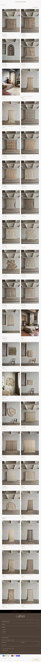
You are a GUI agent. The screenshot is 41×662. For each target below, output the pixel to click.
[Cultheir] (20, 2)
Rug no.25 (23, 126)
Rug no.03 (23, 63)
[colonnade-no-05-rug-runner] (30, 532)
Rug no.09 (23, 246)
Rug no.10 (4, 244)
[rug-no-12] (11, 202)
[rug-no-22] (11, 172)
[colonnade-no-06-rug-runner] (11, 113)
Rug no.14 (4, 517)
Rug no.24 (4, 155)
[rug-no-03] (30, 51)
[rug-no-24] (11, 143)
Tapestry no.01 (5, 426)
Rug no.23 (23, 155)
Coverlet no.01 (24, 337)
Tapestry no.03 (5, 396)
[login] (38, 2)
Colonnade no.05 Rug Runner (27, 545)
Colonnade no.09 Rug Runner (27, 515)
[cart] (39, 2)
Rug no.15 (23, 485)
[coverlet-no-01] (30, 322)
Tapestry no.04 (24, 366)
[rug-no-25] (30, 113)
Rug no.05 (23, 274)
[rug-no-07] (30, 21)
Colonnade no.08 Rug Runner (8, 545)
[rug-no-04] (11, 291)
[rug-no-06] (11, 51)
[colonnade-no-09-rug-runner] (30, 503)
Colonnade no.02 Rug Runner (8, 604)
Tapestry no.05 (5, 366)
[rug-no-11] (30, 202)
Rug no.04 (4, 304)
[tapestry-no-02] (30, 384)
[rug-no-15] (30, 473)
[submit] (36, 645)
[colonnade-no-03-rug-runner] (30, 562)
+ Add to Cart (4, 66)
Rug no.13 (4, 33)
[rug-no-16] (11, 473)
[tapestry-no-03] (11, 384)
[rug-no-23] (30, 142)
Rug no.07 (23, 33)
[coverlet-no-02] (11, 82)
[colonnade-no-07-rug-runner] (30, 80)
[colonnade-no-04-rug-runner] (11, 562)
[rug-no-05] (30, 262)
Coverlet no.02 (5, 96)
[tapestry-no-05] (11, 354)
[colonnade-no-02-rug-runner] (11, 592)
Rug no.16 (4, 485)
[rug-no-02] (30, 291)
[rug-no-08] (11, 262)
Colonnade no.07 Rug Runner (27, 96)
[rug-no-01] (11, 321)
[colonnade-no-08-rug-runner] (11, 532)
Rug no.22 (4, 185)
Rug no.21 (23, 185)
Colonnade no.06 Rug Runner (8, 126)
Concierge (37, 659)
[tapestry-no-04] (30, 354)
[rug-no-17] (30, 443)
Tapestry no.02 (24, 396)
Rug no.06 (4, 63)
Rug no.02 (23, 304)
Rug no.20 (23, 426)
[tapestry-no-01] (11, 413)
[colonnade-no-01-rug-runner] (30, 592)
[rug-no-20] (30, 413)
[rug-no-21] (30, 172)
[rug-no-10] (11, 232)
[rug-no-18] (11, 443)
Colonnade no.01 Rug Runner (27, 604)
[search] (36, 2)
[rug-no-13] (11, 20)
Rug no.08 (4, 274)
